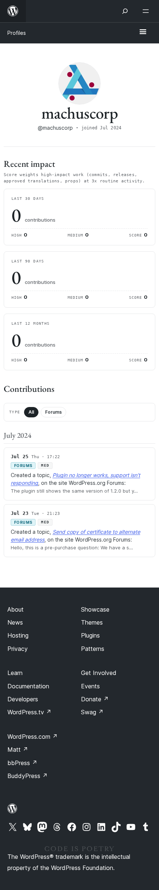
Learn (15, 672)
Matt (17, 749)
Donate (95, 699)
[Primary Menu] (142, 32)
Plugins (90, 635)
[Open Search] (125, 11)
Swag (92, 712)
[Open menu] (147, 11)
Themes (92, 622)
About (15, 609)
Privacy (17, 648)
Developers (22, 699)
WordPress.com (32, 736)
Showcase (95, 609)
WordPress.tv (29, 712)
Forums (53, 412)
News (15, 622)
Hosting (17, 635)
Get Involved (98, 672)
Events (90, 686)
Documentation (28, 686)
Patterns (92, 648)
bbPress (22, 763)
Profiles (16, 33)
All (31, 412)
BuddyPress (27, 776)
